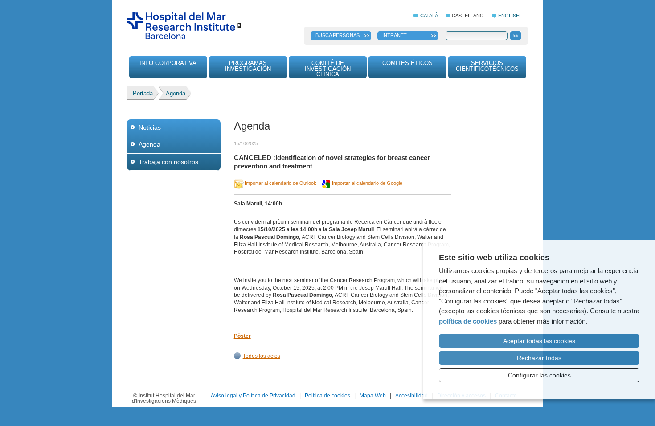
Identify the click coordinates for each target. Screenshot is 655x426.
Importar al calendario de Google (367, 183)
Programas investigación (248, 66)
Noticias (150, 127)
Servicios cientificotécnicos (487, 66)
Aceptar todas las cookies (539, 340)
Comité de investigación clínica (328, 69)
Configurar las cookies (539, 375)
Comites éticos (407, 63)
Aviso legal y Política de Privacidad (253, 396)
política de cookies (468, 321)
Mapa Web (373, 396)
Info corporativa (167, 63)
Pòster (242, 336)
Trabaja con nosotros (168, 161)
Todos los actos (261, 356)
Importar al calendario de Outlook (280, 183)
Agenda (175, 93)
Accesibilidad (411, 396)
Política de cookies (327, 396)
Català (429, 15)
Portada (143, 93)
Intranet (394, 35)
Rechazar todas (539, 357)
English (509, 15)
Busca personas (337, 35)
